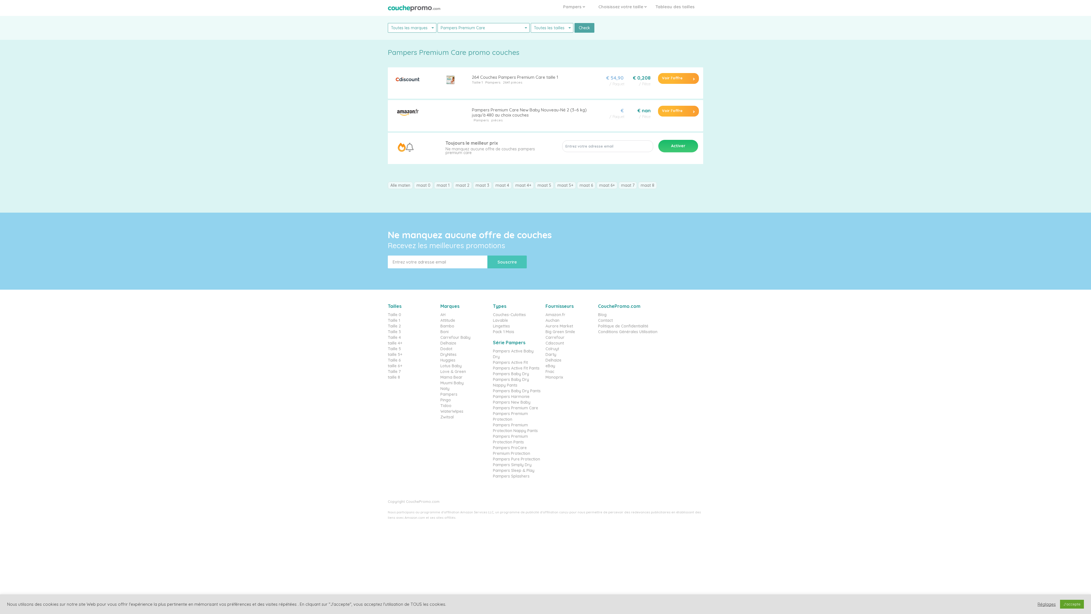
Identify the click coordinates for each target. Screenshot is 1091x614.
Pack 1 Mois (503, 331)
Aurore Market (559, 326)
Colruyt (552, 348)
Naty (444, 388)
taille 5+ (395, 354)
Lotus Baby (451, 365)
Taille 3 (394, 331)
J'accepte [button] (1071, 604)
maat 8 (647, 185)
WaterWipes (451, 411)
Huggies (447, 360)
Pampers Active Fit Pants (516, 368)
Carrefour (555, 337)
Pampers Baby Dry (511, 373)
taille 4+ (395, 343)
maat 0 (423, 185)
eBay (550, 365)
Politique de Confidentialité (623, 326)
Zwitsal (447, 417)
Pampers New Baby (511, 402)
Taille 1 (477, 82)
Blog (602, 314)
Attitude (447, 320)
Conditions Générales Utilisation (627, 331)
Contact (605, 320)
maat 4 (502, 185)
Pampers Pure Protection (516, 459)
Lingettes (501, 326)
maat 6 (586, 185)
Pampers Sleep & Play (513, 470)
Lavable (500, 320)
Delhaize (448, 343)
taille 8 (394, 377)
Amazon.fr (555, 314)
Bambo (447, 326)
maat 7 (627, 185)
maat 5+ (565, 185)
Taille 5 (394, 348)
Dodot (446, 348)
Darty (551, 354)
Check (584, 27)
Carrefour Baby (455, 337)
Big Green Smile (560, 331)
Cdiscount (555, 343)
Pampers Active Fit (510, 362)
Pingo (445, 400)
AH (442, 314)
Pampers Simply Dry (512, 464)
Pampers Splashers (511, 476)
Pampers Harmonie (511, 396)
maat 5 (544, 185)
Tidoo (445, 405)
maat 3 (482, 185)
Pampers (573, 6)
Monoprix (554, 377)
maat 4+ (523, 185)
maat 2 (462, 185)
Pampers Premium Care (515, 407)
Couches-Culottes (509, 314)
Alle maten (400, 185)
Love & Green (453, 371)
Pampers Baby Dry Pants (517, 390)
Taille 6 (394, 360)
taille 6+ (395, 365)
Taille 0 (394, 314)
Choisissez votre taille (621, 6)
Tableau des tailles (675, 6)
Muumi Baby (452, 382)
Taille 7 (394, 371)
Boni (444, 331)
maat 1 (443, 185)
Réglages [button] (1047, 604)
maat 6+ (607, 185)
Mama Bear (451, 377)
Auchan (552, 320)
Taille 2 (394, 326)
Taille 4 (394, 337)
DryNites (448, 354)
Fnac (550, 371)
